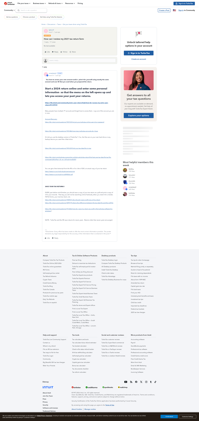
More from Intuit (136, 362)
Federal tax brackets (137, 309)
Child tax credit (136, 302)
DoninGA (132, 181)
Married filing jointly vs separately (142, 267)
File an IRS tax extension (51, 349)
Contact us (46, 343)
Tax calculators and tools (80, 339)
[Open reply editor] (79, 60)
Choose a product (29, 17)
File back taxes (136, 289)
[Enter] (18, 10)
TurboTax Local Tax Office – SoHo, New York (83, 316)
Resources (69, 3)
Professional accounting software (142, 352)
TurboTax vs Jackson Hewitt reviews (113, 356)
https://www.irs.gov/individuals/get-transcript (60, 171)
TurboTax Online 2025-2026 (52, 263)
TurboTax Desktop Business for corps (114, 280)
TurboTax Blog (48, 286)
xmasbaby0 (52, 73)
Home (43, 24)
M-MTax (131, 169)
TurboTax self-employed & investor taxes (83, 268)
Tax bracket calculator (79, 346)
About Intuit (47, 393)
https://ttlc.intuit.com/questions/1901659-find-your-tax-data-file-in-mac (68, 148)
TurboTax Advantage (108, 276)
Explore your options (138, 115)
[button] (164, 10)
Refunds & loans (55, 3)
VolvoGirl (132, 175)
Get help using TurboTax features (51, 17)
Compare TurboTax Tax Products (53, 260)
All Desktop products (109, 267)
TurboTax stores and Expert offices (83, 305)
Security (45, 405)
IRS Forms (46, 270)
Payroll (133, 343)
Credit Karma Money (50, 283)
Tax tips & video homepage (140, 260)
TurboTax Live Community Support (54, 339)
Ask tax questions (12, 17)
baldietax (132, 193)
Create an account (138, 59)
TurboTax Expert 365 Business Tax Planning (83, 301)
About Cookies (77, 409)
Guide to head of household (140, 270)
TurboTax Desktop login (110, 260)
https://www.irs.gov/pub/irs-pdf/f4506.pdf (59, 174)
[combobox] (31, 10)
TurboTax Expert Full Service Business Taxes (84, 289)
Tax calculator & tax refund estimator (84, 343)
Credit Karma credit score (139, 356)
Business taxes (38, 3)
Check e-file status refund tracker (83, 349)
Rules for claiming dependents (141, 273)
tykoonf (51, 30)
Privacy (45, 402)
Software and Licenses (50, 408)
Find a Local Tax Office (79, 312)
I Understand (169, 416)
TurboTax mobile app (50, 296)
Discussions (51, 24)
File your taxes (23, 3)
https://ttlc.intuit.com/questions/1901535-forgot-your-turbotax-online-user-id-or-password (74, 122)
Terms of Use (109, 405)
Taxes (59, 24)
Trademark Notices (49, 411)
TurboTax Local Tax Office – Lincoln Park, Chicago (84, 327)
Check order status (108, 273)
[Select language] (174, 10)
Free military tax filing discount (82, 272)
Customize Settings (187, 416)
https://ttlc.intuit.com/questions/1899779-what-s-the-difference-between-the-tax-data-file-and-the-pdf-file (79, 203)
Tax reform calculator (79, 372)
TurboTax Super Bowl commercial (113, 343)
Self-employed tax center (51, 273)
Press (44, 399)
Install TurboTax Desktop (110, 270)
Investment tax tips (137, 299)
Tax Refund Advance (49, 276)
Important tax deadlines (139, 306)
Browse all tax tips (137, 263)
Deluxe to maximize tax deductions (84, 263)
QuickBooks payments (138, 346)
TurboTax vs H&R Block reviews (112, 346)
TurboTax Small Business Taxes (82, 297)
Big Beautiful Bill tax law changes (54, 362)
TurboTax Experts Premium (81, 278)
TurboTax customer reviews (111, 339)
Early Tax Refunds (48, 299)
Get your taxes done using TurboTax (75, 24)
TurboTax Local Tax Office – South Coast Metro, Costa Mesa (83, 321)
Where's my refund (49, 346)
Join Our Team (48, 396)
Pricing (80, 3)
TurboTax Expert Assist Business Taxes (84, 293)
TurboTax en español (50, 302)
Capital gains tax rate (138, 286)
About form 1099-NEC (138, 280)
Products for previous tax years (53, 293)
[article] (79, 156)
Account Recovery (51, 119)
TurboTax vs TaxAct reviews (111, 352)
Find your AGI (135, 293)
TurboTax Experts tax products (82, 275)
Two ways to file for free (51, 352)
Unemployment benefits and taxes (142, 296)
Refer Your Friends (49, 366)
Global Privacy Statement (44, 415)
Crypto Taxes (47, 280)
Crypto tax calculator (79, 359)
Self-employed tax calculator (81, 356)
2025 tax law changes (138, 312)
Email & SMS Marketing (138, 366)
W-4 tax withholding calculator (82, 352)
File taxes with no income (139, 276)
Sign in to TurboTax (140, 53)
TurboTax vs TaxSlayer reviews (111, 349)
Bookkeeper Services (138, 369)
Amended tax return (137, 283)
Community (8, 10)
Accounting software (137, 339)
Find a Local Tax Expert (80, 309)
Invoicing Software (137, 372)
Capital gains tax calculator (81, 362)
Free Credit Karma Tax (138, 359)
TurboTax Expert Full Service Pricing (84, 285)
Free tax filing (76, 260)
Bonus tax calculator (79, 366)
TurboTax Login (48, 356)
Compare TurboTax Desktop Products (114, 263)
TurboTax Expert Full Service (81, 282)
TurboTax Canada (48, 289)
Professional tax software (139, 349)
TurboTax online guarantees (52, 267)
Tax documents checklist (80, 369)
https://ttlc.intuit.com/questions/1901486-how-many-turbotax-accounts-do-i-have (71, 131)
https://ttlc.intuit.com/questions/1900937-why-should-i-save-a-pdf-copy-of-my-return (72, 200)
